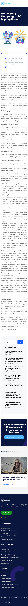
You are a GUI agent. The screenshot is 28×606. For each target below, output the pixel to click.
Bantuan (7, 512)
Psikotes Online (5, 549)
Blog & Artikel (5, 563)
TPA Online (4, 573)
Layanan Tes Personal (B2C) (9, 584)
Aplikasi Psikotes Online (13, 437)
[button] (26, 4)
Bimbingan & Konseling (8, 555)
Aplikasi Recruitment (7, 552)
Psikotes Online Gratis (7, 587)
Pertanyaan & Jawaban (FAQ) (10, 557)
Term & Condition (6, 560)
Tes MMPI (3, 576)
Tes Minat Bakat (6, 581)
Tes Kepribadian (6, 579)
